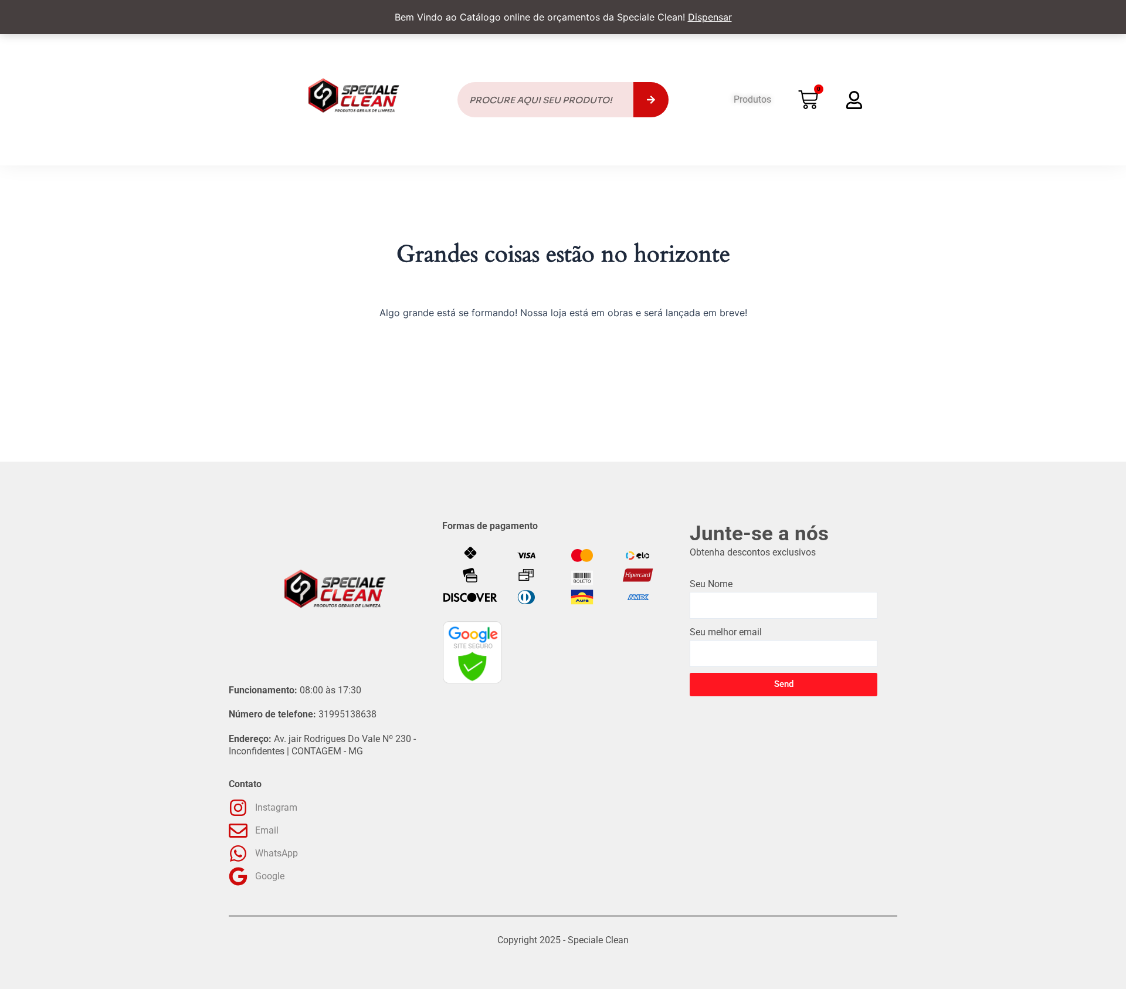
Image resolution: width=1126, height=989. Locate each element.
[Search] (651, 99)
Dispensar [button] (710, 17)
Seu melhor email (726, 632)
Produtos (752, 99)
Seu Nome (711, 584)
